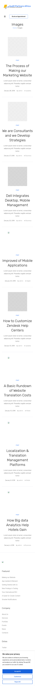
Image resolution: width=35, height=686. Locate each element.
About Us (5, 614)
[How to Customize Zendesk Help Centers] (17, 301)
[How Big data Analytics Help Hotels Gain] (17, 501)
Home (15, 28)
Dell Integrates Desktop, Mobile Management (17, 200)
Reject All (18, 682)
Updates (28, 91)
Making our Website (8, 577)
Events (4, 625)
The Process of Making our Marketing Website (17, 70)
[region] (17, 668)
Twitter (4, 647)
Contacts (5, 633)
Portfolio (5, 622)
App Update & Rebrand (10, 581)
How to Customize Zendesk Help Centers (17, 325)
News (4, 629)
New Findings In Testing (10, 588)
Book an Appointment (18, 16)
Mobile (28, 411)
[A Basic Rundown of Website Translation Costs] (17, 366)
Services (5, 618)
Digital (28, 281)
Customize (17, 676)
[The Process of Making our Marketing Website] (17, 46)
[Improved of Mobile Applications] (17, 241)
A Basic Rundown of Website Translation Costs (17, 390)
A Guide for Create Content (11, 596)
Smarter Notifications (9, 599)
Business (28, 156)
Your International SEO (9, 592)
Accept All (17, 671)
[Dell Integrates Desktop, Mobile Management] (17, 176)
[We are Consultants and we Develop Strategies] (17, 111)
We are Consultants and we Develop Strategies (17, 135)
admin (20, 91)
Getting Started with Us (10, 585)
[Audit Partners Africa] (17, 7)
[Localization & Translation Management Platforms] (17, 431)
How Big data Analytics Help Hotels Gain (17, 525)
